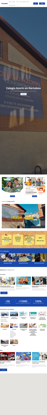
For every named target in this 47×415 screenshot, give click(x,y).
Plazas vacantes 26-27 (4, 346)
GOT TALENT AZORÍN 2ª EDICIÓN (5, 362)
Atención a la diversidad (33, 318)
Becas (14, 345)
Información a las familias (12, 5)
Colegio (10, 1)
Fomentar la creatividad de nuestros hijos (38, 362)
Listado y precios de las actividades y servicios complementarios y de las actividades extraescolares (33, 332)
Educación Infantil (8, 263)
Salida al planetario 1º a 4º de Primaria (23, 362)
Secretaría (27, 1)
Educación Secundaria (39, 263)
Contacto (5, 329)
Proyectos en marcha (23, 318)
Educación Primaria (23, 263)
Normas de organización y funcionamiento (42, 318)
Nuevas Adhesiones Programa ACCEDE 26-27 (39, 286)
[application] (15, 2)
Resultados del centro (23, 330)
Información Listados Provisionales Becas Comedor (7, 286)
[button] (35, 3)
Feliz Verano (19, 286)
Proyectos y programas (23, 1)
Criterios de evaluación (42, 330)
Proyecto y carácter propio (14, 318)
